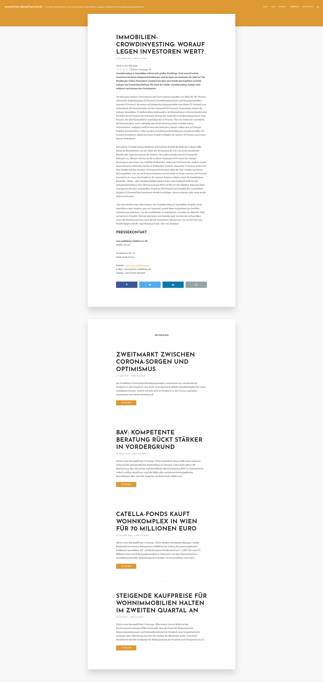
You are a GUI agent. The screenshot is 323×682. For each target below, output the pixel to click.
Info (273, 7)
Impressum (294, 7)
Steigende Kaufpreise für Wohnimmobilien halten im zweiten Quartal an (161, 603)
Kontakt (282, 7)
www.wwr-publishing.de (137, 265)
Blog (265, 7)
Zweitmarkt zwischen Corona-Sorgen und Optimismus (155, 362)
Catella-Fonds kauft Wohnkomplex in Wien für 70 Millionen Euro (156, 522)
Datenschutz (307, 7)
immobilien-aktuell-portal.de (23, 7)
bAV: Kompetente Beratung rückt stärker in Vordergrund (159, 440)
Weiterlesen (126, 403)
